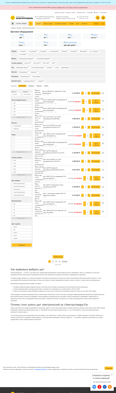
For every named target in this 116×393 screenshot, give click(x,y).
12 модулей (42, 51)
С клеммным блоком (28, 81)
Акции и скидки (48, 23)
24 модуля (64, 51)
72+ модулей (22, 54)
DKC (69, 37)
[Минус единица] (82, 93)
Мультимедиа (65, 67)
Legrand (93, 37)
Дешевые (31, 86)
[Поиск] (103, 24)
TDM (45, 45)
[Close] (111, 374)
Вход (97, 12)
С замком (40, 81)
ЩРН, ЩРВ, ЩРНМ (69, 45)
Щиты (71, 7)
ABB (20, 37)
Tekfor (21, 45)
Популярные (22, 86)
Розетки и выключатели (80, 7)
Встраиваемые (23, 72)
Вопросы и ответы (70, 12)
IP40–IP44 (36, 63)
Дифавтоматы (61, 7)
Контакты (84, 23)
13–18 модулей (53, 51)
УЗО (67, 7)
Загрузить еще (58, 257)
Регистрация (103, 12)
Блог (77, 23)
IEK (45, 37)
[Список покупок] (98, 18)
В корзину (96, 93)
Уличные (49, 67)
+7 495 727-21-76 (83, 18)
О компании (90, 12)
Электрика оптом (81, 12)
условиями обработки (40, 369)
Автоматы (54, 7)
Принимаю (109, 368)
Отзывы (71, 23)
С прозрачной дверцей (42, 58)
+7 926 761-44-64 (83, 17)
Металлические (24, 76)
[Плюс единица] (89, 93)
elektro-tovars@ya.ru (63, 17)
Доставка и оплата (60, 23)
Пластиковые (36, 76)
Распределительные (22, 67)
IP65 (53, 63)
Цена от (14, 92)
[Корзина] (103, 18)
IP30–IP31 (27, 63)
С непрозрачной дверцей (26, 58)
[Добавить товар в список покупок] (103, 93)
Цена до (25, 92)
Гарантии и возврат (60, 12)
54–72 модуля (93, 51)
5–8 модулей (32, 51)
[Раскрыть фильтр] (22, 117)
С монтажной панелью (37, 67)
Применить (22, 245)
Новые (46, 86)
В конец (64, 261)
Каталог (38, 23)
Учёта (56, 67)
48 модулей (83, 51)
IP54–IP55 (46, 63)
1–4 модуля (22, 51)
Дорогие (39, 86)
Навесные (33, 72)
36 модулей (73, 51)
